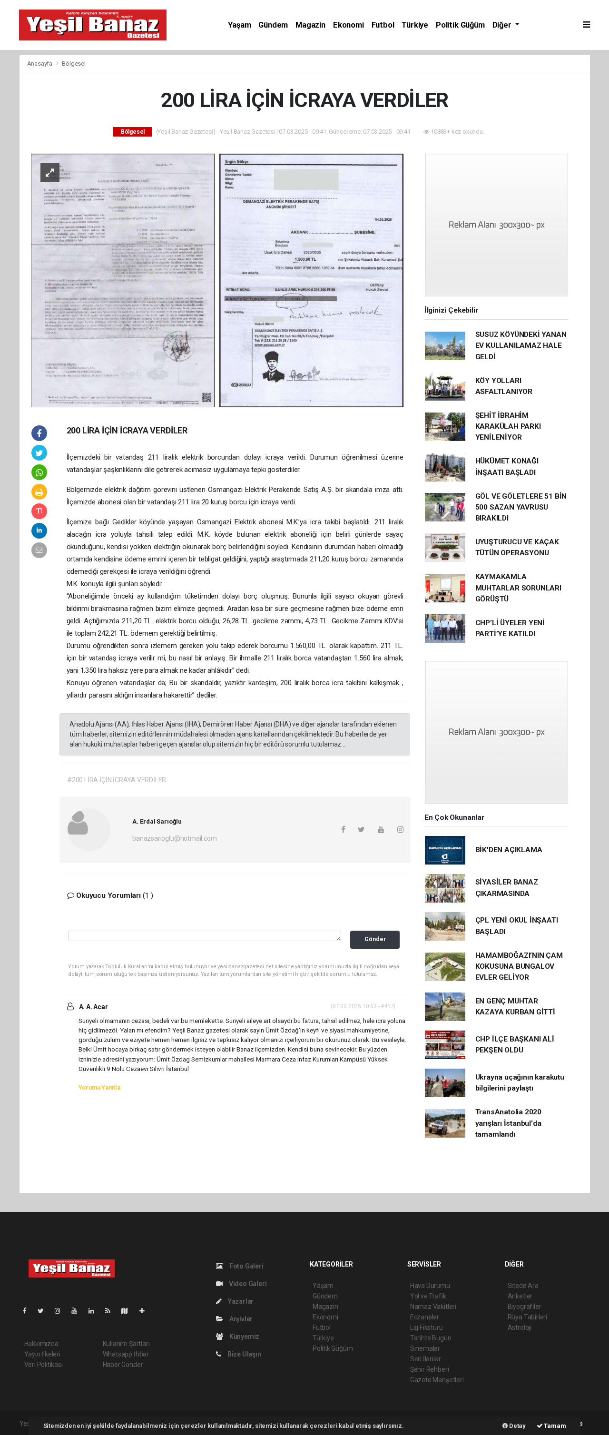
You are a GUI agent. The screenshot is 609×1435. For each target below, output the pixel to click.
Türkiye (415, 24)
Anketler (520, 1296)
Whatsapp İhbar (126, 1354)
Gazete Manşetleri (437, 1380)
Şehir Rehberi (429, 1369)
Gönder (375, 939)
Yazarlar (240, 1301)
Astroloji (519, 1327)
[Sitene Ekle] (145, 1311)
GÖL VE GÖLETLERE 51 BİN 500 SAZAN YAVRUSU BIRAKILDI (521, 507)
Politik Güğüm (460, 24)
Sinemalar (425, 1348)
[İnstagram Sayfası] (61, 1311)
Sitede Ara (523, 1285)
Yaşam (239, 24)
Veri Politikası (43, 1364)
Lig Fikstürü (426, 1327)
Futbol (383, 24)
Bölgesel (73, 63)
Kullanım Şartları (126, 1343)
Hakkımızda (41, 1343)
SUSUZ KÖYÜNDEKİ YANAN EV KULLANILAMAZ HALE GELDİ (521, 345)
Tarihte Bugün (431, 1338)
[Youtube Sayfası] (78, 1311)
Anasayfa (40, 63)
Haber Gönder (123, 1364)
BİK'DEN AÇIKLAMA (508, 849)
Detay (517, 1425)
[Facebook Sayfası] (28, 1311)
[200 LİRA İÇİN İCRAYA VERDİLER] (217, 280)
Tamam (554, 1425)
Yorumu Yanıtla (99, 1087)
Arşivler (240, 1319)
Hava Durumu (430, 1285)
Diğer (502, 24)
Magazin (310, 24)
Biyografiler (524, 1306)
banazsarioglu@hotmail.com (174, 838)
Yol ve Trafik (428, 1296)
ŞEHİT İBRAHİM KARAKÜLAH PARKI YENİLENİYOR (508, 426)
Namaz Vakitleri (433, 1306)
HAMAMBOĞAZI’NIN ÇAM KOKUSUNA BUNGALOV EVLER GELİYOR (519, 966)
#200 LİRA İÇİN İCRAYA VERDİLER (116, 780)
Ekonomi (348, 24)
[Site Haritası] (128, 1311)
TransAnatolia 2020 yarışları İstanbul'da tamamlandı (508, 1123)
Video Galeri (246, 1284)
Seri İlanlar (425, 1359)
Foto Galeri (246, 1266)
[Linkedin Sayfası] (95, 1311)
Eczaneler (424, 1317)
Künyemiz (243, 1336)
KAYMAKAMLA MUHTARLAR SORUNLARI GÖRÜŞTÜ (518, 587)
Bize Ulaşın (243, 1354)
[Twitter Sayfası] (44, 1311)
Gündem (273, 24)
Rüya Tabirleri (527, 1317)
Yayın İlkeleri (42, 1354)
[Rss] (111, 1311)
